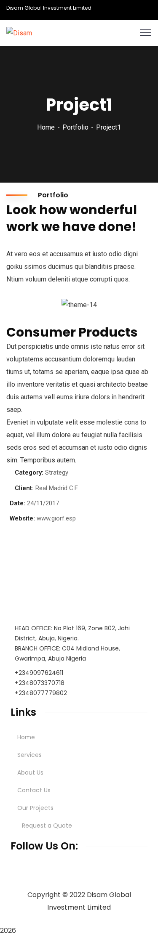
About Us (30, 772)
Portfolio (75, 127)
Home (46, 127)
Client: (24, 488)
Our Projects (35, 808)
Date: (17, 503)
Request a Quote (47, 825)
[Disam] (19, 33)
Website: (22, 518)
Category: (29, 472)
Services (29, 755)
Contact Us (34, 790)
